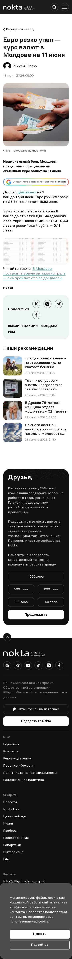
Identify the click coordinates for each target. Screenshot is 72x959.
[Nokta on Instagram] (49, 666)
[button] (54, 7)
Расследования (16, 838)
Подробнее (39, 945)
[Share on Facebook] (36, 315)
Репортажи (12, 845)
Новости (10, 802)
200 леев (51, 589)
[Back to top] (7, 637)
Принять (39, 934)
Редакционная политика (23, 780)
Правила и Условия (19, 765)
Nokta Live (11, 809)
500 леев (21, 589)
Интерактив (13, 852)
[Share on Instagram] (47, 304)
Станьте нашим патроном (39, 709)
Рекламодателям (17, 758)
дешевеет (26, 192)
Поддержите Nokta (36, 721)
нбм (11, 332)
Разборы (10, 830)
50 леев (51, 602)
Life (6, 859)
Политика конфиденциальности (30, 773)
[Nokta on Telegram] (18, 666)
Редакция (11, 744)
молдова (49, 326)
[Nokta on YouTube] (28, 666)
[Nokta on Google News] (7, 666)
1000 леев (36, 576)
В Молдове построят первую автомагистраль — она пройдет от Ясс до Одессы (34, 273)
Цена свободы (15, 816)
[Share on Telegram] (59, 304)
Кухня (8, 823)
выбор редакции (23, 326)
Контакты (11, 751)
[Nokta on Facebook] (59, 666)
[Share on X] (36, 304)
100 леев (21, 602)
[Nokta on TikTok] (38, 666)
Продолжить (36, 615)
